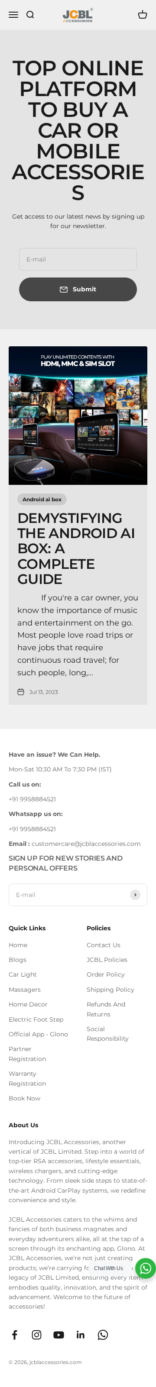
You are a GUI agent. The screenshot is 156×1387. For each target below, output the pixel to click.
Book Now (24, 1098)
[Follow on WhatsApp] (103, 1335)
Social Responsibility (108, 1033)
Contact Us (103, 945)
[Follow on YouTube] (59, 1335)
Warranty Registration (27, 1078)
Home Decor (28, 1004)
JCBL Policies (107, 960)
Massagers (25, 989)
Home (18, 945)
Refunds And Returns (106, 1009)
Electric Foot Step (36, 1019)
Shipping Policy (110, 989)
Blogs (17, 960)
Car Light (23, 974)
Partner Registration (27, 1053)
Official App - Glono (38, 1034)
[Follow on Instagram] (36, 1335)
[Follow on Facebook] (14, 1335)
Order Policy (106, 974)
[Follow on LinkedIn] (81, 1335)
